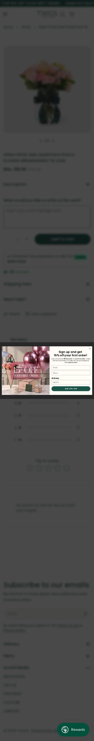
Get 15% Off (71, 389)
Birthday (55, 378)
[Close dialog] (89, 348)
